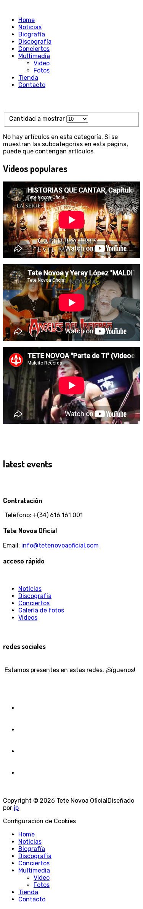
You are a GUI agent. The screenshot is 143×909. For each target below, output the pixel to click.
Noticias (30, 588)
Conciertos (34, 603)
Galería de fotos (41, 610)
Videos (27, 617)
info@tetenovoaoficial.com (60, 545)
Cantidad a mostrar (37, 118)
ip (16, 807)
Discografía (34, 596)
